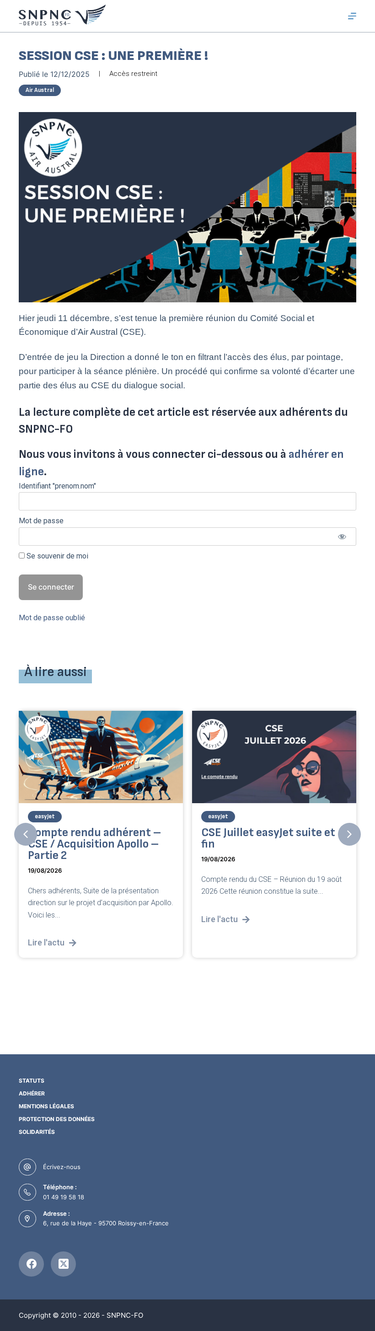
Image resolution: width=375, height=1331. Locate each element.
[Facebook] (31, 1264)
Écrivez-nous (61, 1166)
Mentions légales (46, 1106)
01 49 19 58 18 (63, 1197)
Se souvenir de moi (56, 556)
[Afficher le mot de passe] (342, 536)
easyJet (45, 817)
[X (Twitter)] (63, 1264)
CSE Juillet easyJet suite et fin (268, 839)
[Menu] (352, 16)
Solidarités (37, 1131)
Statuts (31, 1080)
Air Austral (40, 90)
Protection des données (57, 1119)
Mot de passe (41, 520)
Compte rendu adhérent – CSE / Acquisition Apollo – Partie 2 (94, 844)
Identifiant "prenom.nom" (57, 486)
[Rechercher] (335, 16)
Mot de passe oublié (52, 617)
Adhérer (32, 1093)
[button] (25, 834)
